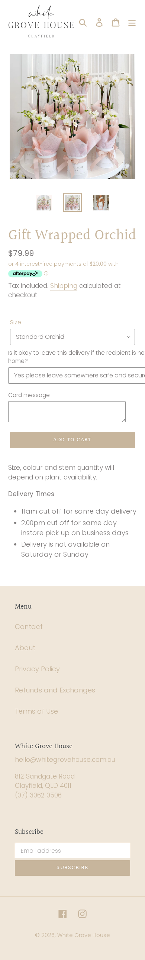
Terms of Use (36, 711)
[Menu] (132, 21)
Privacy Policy (37, 669)
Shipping (63, 285)
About (25, 647)
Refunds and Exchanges (55, 690)
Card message (29, 395)
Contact (29, 626)
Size (15, 322)
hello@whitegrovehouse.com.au (65, 759)
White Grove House (83, 935)
